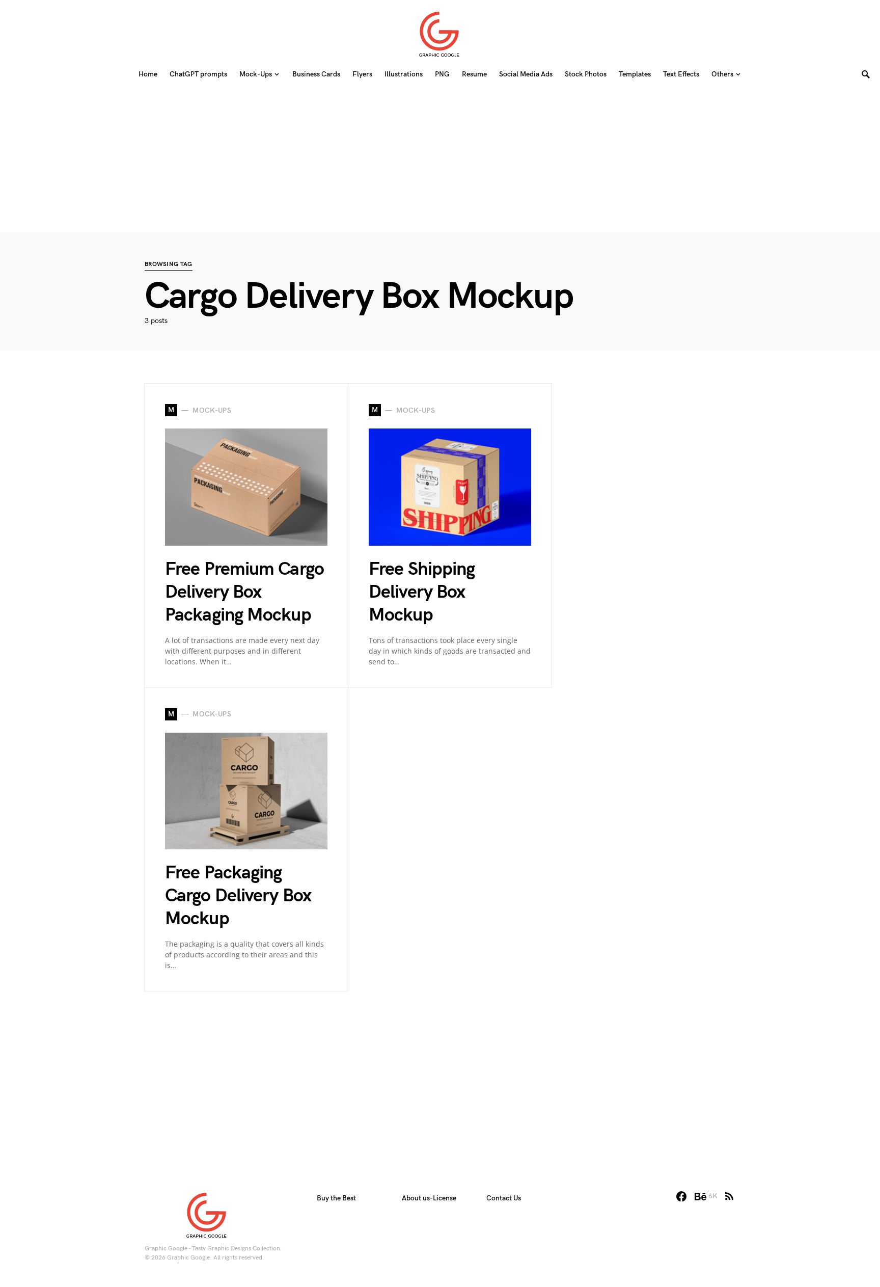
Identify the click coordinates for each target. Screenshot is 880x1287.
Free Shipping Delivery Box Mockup (422, 592)
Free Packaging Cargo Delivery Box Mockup (238, 896)
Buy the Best (336, 1198)
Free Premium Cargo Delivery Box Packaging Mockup (244, 592)
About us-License (429, 1198)
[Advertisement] (440, 161)
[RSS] (729, 1196)
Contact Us (503, 1198)
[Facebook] (681, 1196)
